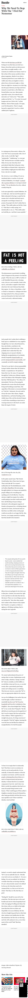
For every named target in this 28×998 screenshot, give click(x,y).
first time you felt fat (15, 62)
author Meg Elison (9, 488)
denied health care (17, 357)
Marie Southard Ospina (7, 56)
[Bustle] (5, 2)
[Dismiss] (25, 984)
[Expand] (20, 984)
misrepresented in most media (13, 360)
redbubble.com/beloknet (8, 269)
